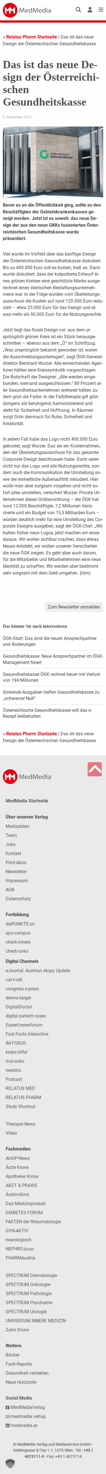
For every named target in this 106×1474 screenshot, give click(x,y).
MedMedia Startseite (27, 801)
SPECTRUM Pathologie (29, 1293)
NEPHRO (19, 1249)
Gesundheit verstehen (27, 1373)
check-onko (17, 951)
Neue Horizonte (21, 1382)
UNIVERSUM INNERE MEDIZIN (36, 1320)
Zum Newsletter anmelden (74, 607)
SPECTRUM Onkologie (28, 1284)
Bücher (13, 1355)
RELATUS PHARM (23, 1097)
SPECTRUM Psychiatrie (29, 1302)
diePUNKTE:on (20, 924)
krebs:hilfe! (16, 1052)
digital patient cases (26, 1016)
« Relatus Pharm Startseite (30, 37)
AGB (10, 889)
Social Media (19, 1398)
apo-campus (18, 933)
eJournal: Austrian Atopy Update (38, 970)
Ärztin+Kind (17, 1194)
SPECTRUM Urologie (26, 1311)
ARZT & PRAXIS (21, 1185)
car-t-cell (14, 979)
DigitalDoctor (19, 1007)
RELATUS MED (20, 1088)
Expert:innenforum (24, 1025)
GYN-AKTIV (17, 1230)
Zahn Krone (17, 1329)
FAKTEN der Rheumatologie (33, 1221)
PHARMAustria (20, 1258)
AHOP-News (18, 1158)
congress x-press (22, 988)
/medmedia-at (23, 1425)
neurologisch (18, 1239)
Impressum (17, 880)
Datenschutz (18, 898)
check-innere (18, 942)
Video (11, 1133)
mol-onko (15, 1061)
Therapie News (20, 1124)
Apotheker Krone (22, 1176)
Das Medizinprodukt (26, 1203)
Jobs (11, 844)
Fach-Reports (19, 1364)
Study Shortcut (20, 1106)
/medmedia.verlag (27, 1416)
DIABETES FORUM (24, 1212)
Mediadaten (17, 826)
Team (11, 835)
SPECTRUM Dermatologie (31, 1275)
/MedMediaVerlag (27, 1407)
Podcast (14, 1079)
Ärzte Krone (17, 1167)
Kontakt (13, 853)
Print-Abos (16, 862)
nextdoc (13, 1070)
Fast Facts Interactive (27, 1034)
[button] (10, 1464)
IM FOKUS (16, 1043)
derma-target (18, 997)
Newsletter (16, 871)
